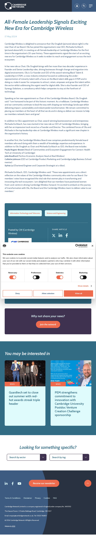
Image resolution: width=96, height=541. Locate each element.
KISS (13, 526)
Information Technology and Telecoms (25, 213)
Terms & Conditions (12, 498)
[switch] (36, 277)
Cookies (47, 498)
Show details (83, 286)
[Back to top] (87, 483)
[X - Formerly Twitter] (54, 235)
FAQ (55, 498)
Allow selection (48, 293)
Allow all (78, 293)
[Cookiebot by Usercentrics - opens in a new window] (77, 246)
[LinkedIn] (61, 235)
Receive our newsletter (44, 483)
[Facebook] (66, 235)
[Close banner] (92, 246)
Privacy (38, 498)
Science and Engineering (56, 213)
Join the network (48, 324)
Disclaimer (28, 498)
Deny (17, 293)
